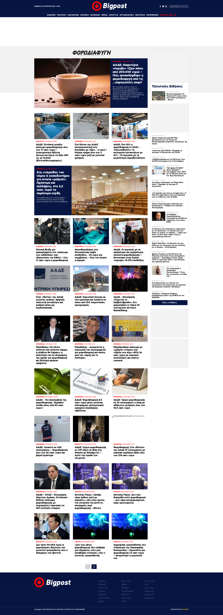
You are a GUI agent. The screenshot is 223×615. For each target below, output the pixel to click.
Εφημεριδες (152, 15)
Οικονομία (103, 588)
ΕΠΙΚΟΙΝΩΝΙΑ (80, 609)
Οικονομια (73, 15)
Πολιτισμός (149, 588)
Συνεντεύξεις (104, 598)
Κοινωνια (95, 15)
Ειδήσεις (102, 581)
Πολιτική (102, 584)
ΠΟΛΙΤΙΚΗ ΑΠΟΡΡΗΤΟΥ (65, 609)
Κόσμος (101, 591)
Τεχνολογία (149, 581)
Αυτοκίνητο (126, 598)
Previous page (87, 566)
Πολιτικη (61, 15)
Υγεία (123, 601)
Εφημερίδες (149, 598)
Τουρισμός (148, 591)
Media (104, 15)
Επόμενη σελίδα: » (94, 566)
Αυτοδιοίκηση (127, 591)
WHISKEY (185, 609)
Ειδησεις (51, 15)
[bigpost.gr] (109, 10)
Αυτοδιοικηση (127, 15)
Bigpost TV (149, 594)
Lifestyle (113, 15)
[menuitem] (51, 15)
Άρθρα (101, 601)
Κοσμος (84, 15)
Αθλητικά (125, 594)
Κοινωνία (102, 594)
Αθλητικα (140, 15)
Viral (146, 584)
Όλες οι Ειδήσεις (169, 302)
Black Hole (126, 581)
